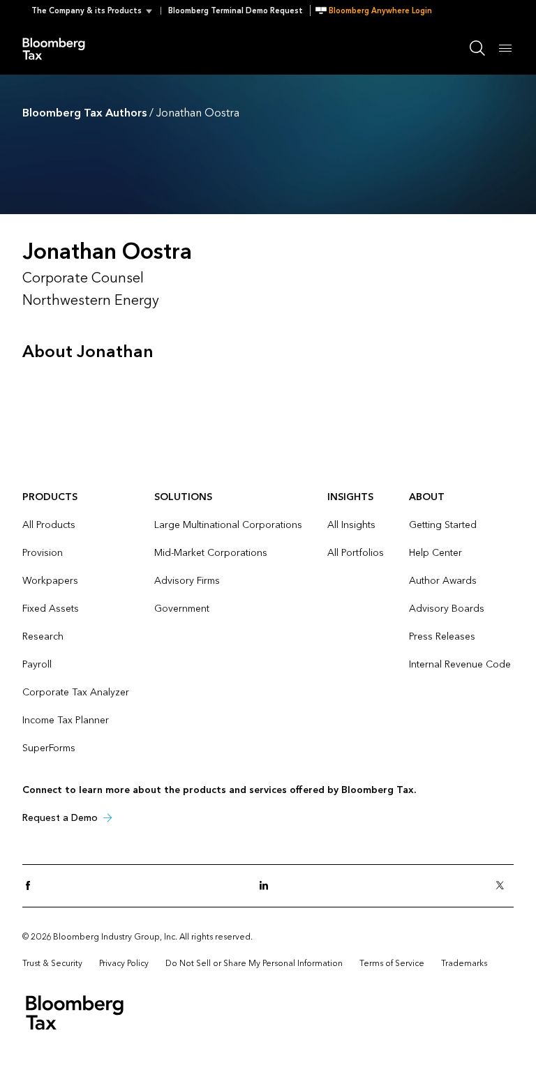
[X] (504, 886)
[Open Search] (477, 48)
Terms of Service (391, 963)
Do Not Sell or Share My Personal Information (254, 963)
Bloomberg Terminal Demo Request (235, 11)
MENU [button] (505, 48)
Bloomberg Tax (61, 48)
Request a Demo (60, 817)
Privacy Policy (124, 963)
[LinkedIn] (268, 886)
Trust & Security (52, 963)
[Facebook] (32, 886)
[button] (96, 11)
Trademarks (464, 963)
